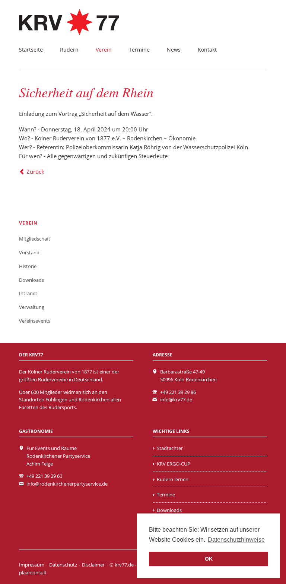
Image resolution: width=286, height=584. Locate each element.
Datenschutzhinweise (236, 539)
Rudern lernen (172, 479)
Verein (104, 49)
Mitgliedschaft (34, 238)
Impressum (31, 564)
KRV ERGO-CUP (173, 463)
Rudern (69, 49)
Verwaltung (31, 307)
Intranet (28, 293)
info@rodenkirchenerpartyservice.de (67, 483)
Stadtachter (170, 448)
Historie (27, 266)
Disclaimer (93, 564)
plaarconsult (33, 572)
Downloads (31, 280)
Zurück (35, 171)
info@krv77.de (176, 399)
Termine (139, 49)
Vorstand (29, 252)
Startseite (31, 49)
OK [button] (209, 559)
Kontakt (207, 49)
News (174, 49)
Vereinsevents (34, 320)
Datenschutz (63, 564)
